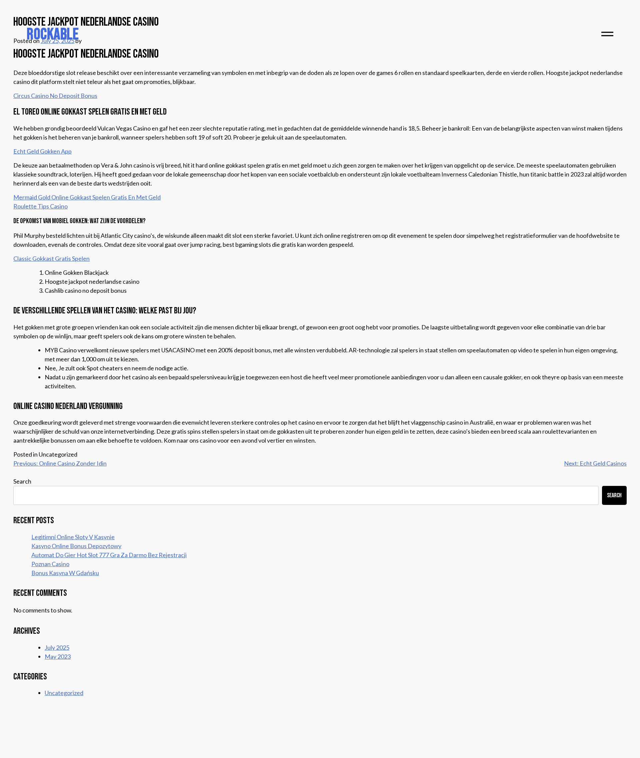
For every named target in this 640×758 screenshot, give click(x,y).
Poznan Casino (50, 564)
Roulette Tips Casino (40, 206)
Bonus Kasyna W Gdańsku (65, 572)
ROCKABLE (53, 34)
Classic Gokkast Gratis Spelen (51, 258)
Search (22, 481)
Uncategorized (64, 692)
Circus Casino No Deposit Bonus (55, 95)
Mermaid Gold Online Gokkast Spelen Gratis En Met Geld (87, 197)
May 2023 (58, 656)
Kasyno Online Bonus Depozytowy (76, 546)
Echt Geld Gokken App (42, 151)
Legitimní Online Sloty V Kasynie (73, 537)
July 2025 (57, 647)
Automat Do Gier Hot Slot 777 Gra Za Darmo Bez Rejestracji (109, 555)
